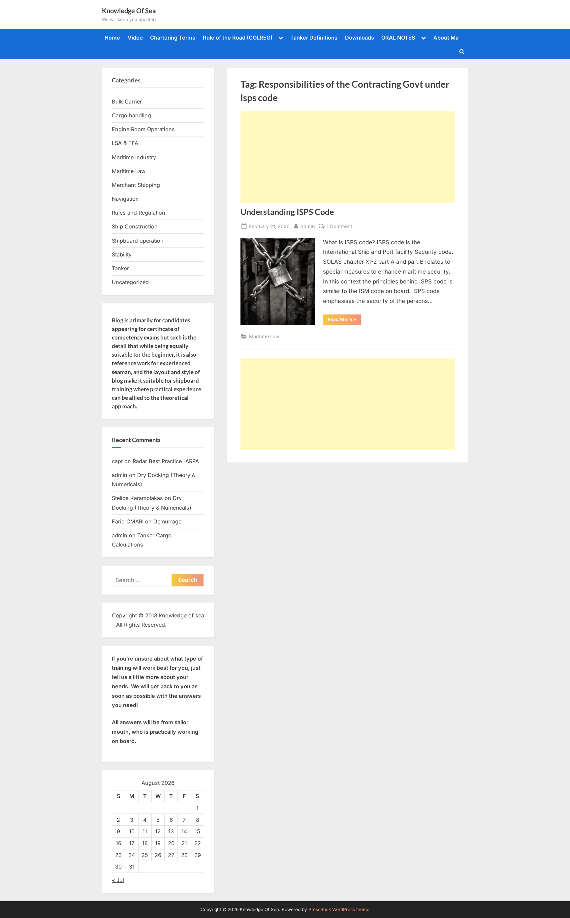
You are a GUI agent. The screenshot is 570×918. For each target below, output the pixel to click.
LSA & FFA (125, 143)
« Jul (118, 880)
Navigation (125, 198)
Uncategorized (130, 282)
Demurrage (167, 521)
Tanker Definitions (313, 37)
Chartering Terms (172, 37)
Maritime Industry (134, 157)
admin (308, 226)
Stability (122, 254)
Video (135, 37)
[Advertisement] (347, 157)
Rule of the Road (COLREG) (237, 37)
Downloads (359, 37)
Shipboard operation (138, 240)
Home (112, 37)
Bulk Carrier (127, 101)
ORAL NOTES (398, 37)
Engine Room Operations (143, 129)
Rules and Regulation (138, 212)
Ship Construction (135, 226)
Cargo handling (131, 115)
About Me (446, 37)
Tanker (120, 268)
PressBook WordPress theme (338, 909)
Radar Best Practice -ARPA (166, 461)
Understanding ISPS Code (287, 212)
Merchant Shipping (136, 185)
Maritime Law (264, 336)
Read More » (344, 320)
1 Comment (339, 226)
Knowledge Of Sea (129, 11)
